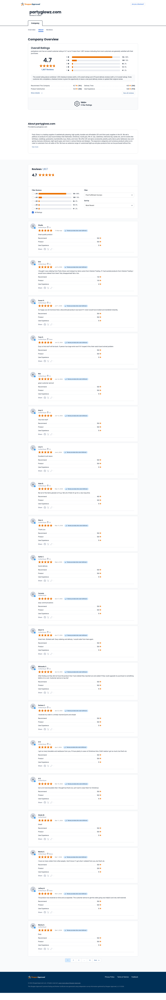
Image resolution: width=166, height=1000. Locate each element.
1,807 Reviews (47, 69)
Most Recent (90, 205)
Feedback (135, 977)
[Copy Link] (51, 249)
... (84, 960)
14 (89, 960)
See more (35, 147)
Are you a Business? (138, 4)
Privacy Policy (109, 977)
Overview (31, 30)
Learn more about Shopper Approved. (69, 983)
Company (35, 23)
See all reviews (128, 93)
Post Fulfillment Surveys (94, 195)
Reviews (49, 30)
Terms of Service (123, 977)
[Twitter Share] (48, 249)
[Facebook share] (45, 249)
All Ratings (38, 212)
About (40, 30)
